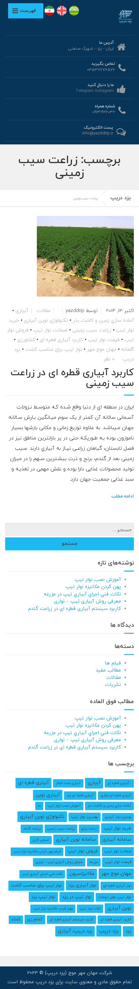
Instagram (104, 91)
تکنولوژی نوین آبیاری (46, 320)
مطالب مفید (108, 670)
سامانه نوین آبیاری (76, 839)
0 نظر (108, 359)
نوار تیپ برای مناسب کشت (53, 349)
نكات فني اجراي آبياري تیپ (42, 874)
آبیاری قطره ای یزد (80, 795)
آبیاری (22, 311)
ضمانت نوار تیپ (50, 330)
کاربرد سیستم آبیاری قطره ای (71, 919)
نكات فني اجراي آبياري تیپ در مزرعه (82, 594)
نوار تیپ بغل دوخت (114, 897)
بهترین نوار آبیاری (118, 817)
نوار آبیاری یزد (82, 885)
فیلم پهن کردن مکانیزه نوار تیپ (37, 851)
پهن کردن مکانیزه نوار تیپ (93, 586)
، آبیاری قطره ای (119, 783)
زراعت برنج (89, 828)
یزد (128, 931)
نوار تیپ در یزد (76, 897)
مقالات (43, 311)
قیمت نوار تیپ (104, 340)
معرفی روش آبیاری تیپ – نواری (87, 601)
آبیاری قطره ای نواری (116, 795)
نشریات (113, 684)
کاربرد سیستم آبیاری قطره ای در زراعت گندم (74, 608)
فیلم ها (113, 663)
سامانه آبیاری (116, 839)
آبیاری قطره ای (33, 782)
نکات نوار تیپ (90, 908)
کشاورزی (26, 340)
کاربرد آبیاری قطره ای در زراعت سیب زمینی (72, 378)
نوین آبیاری (119, 908)
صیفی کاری (40, 839)
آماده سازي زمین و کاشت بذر (103, 320)
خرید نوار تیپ (117, 828)
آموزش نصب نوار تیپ (98, 579)
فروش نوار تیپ (83, 851)
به (39, 805)
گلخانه (127, 349)
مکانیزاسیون (81, 873)
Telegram (85, 91)
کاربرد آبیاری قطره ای (61, 340)
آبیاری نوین (48, 794)
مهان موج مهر (101, 349)
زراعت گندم (31, 828)
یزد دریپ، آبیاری (75, 931)
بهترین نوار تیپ (84, 816)
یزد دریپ (120, 198)
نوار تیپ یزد (43, 897)
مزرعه (94, 862)
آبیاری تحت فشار (68, 783)
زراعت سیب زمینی (91, 330)
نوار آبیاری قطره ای (117, 885)
